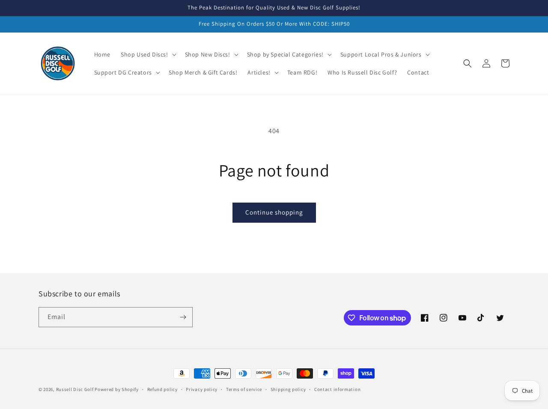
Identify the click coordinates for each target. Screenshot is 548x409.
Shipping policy (288, 389)
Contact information (337, 389)
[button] (148, 54)
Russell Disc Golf (75, 389)
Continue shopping (274, 212)
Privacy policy (201, 389)
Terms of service (244, 389)
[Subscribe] (182, 317)
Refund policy (162, 389)
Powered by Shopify (117, 389)
